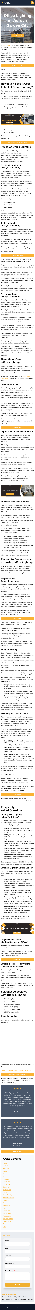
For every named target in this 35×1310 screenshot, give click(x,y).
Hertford (8, 1070)
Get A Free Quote (17, 1151)
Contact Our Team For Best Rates (17, 142)
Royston (5, 1224)
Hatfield (3, 1070)
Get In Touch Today (17, 65)
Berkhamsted (7, 1213)
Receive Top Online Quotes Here (17, 1074)
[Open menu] (32, 2)
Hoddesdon (6, 1181)
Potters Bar (6, 1179)
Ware (4, 1176)
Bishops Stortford (8, 1218)
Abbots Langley (7, 1195)
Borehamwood (7, 1189)
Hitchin (5, 1192)
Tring (4, 1226)
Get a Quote (16, 35)
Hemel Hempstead (8, 1197)
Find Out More (17, 427)
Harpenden (14, 1070)
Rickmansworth (7, 1216)
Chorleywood (7, 1221)
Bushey (5, 1203)
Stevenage (28, 1070)
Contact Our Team (18, 255)
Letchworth (6, 1200)
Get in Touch (17, 618)
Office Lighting (7, 45)
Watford (5, 1208)
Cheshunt (6, 1187)
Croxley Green (7, 1210)
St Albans (21, 1070)
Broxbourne (6, 1184)
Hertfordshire (6, 1205)
